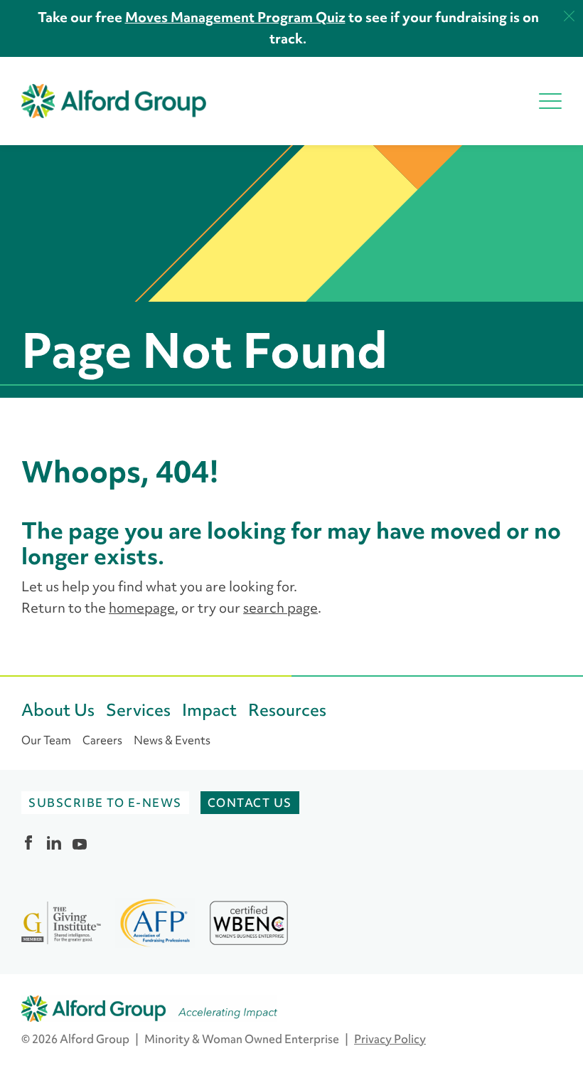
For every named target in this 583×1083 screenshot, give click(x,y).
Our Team (46, 740)
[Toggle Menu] (550, 101)
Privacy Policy (390, 1039)
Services (138, 709)
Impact (209, 709)
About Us (58, 709)
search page (280, 607)
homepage (142, 607)
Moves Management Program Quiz (235, 17)
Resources (287, 709)
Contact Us (250, 803)
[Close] (569, 16)
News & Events (172, 740)
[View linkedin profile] (54, 842)
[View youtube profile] (80, 842)
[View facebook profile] (28, 842)
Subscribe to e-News (105, 803)
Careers (102, 740)
